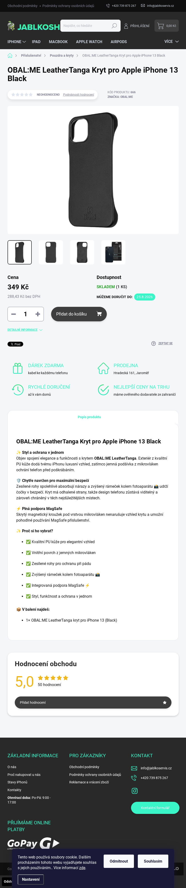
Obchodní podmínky (23, 6)
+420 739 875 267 (154, 778)
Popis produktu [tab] (89, 417)
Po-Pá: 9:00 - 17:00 (29, 800)
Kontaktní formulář (155, 808)
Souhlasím (153, 861)
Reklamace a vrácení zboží (89, 782)
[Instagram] (134, 790)
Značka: (120, 97)
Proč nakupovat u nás (24, 775)
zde (82, 867)
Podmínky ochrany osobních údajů (68, 6)
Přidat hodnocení (33, 702)
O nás (12, 767)
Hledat (114, 26)
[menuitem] (17, 42)
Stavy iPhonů (17, 782)
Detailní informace (23, 330)
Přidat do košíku (71, 314)
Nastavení (30, 879)
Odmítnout (119, 861)
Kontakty (14, 790)
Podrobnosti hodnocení (78, 94)
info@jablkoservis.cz (156, 768)
